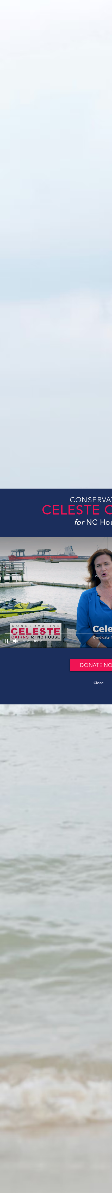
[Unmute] (15, 641)
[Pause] (6, 641)
